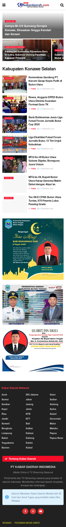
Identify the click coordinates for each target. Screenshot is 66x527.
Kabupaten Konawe (15, 47)
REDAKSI (6, 522)
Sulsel (53, 413)
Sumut (5, 399)
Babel (5, 437)
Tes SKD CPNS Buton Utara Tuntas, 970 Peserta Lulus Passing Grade (45, 200)
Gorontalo (55, 418)
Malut (53, 423)
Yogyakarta (8, 442)
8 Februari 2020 (46, 149)
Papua (53, 433)
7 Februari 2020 (46, 169)
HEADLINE (10, 21)
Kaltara (29, 433)
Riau (4, 413)
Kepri (4, 409)
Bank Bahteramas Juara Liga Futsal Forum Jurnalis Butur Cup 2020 (45, 120)
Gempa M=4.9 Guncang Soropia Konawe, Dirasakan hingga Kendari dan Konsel (28, 30)
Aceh (4, 394)
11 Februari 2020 (46, 129)
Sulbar (53, 399)
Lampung (7, 433)
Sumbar (6, 404)
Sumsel (6, 423)
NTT (28, 418)
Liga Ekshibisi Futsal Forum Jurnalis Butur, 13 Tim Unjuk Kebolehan (45, 140)
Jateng (29, 404)
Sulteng (54, 404)
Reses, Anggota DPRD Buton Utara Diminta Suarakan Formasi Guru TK (46, 100)
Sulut (53, 394)
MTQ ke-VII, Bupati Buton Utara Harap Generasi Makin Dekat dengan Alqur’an (45, 180)
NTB (28, 413)
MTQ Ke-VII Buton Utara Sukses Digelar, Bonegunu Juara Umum (44, 160)
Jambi (5, 418)
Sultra (53, 409)
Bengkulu (7, 428)
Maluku (54, 428)
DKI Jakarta (32, 394)
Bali (28, 423)
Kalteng (30, 437)
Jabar (29, 399)
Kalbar (29, 428)
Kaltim (29, 442)
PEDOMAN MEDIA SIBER (27, 522)
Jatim (29, 409)
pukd (33, 89)
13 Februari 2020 (46, 109)
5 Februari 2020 (46, 188)
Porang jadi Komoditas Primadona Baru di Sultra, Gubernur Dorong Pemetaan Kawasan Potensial (26, 55)
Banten (5, 447)
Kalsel (29, 447)
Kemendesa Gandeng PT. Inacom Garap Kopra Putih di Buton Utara (45, 80)
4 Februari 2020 (46, 209)
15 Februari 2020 (46, 89)
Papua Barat (56, 437)
